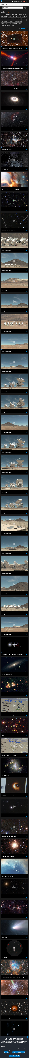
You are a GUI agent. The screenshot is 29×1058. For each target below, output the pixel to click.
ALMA (13, 14)
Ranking (22, 28)
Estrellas (21, 23)
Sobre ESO (8, 14)
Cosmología (12, 16)
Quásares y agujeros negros (15, 21)
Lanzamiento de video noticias (7, 25)
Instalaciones (4, 21)
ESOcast (20, 16)
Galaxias (24, 18)
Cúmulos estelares (13, 23)
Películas (10, 18)
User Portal (20, 1)
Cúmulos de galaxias (5, 19)
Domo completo (17, 18)
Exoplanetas (4, 18)
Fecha (27, 28)
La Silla (13, 19)
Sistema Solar (4, 23)
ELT (16, 16)
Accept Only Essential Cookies (19, 1052)
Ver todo (3, 14)
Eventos (25, 16)
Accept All (6, 1052)
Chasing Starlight (23, 14)
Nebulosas (18, 19)
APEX (16, 14)
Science (15, 1)
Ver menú (4, 4)
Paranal (24, 19)
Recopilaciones (4, 16)
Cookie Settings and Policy (14, 1055)
